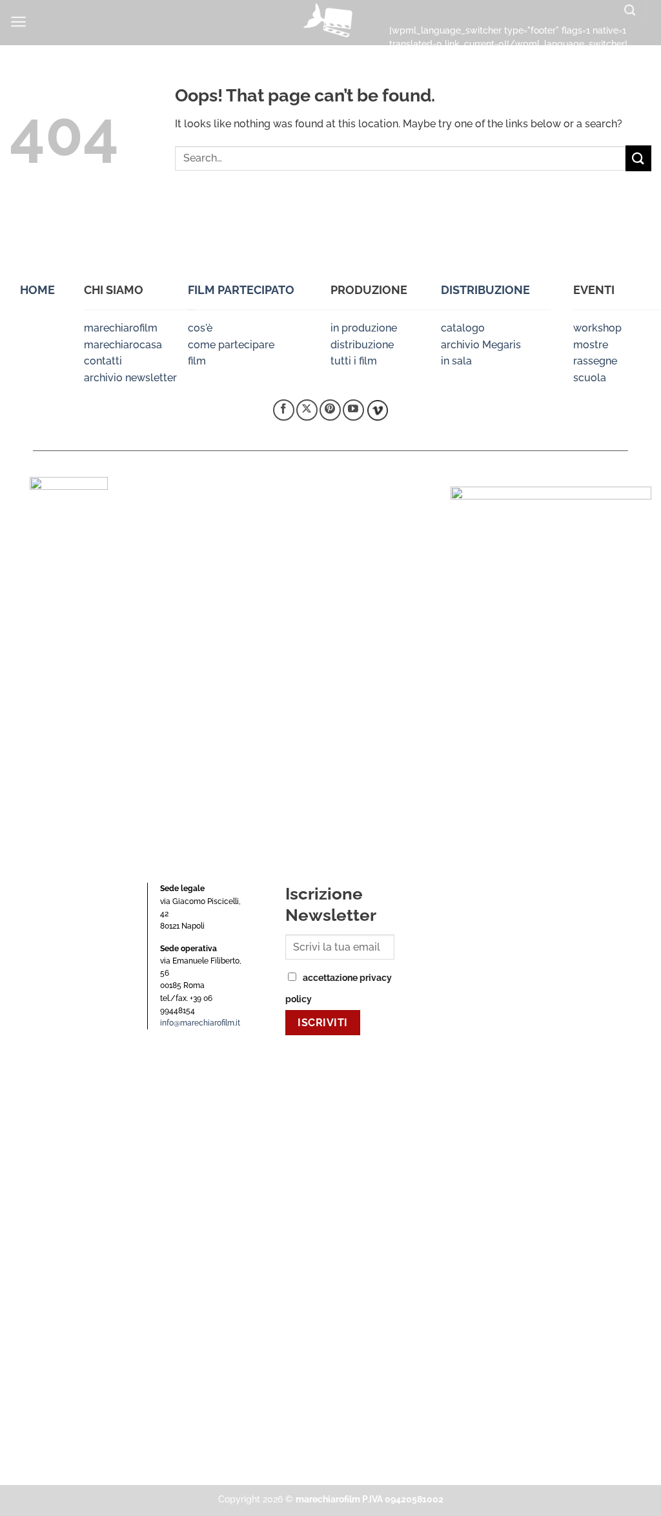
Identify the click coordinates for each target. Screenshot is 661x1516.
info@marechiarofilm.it (200, 1022)
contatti (103, 361)
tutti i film (353, 361)
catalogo (463, 328)
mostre (590, 345)
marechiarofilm (121, 328)
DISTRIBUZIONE (485, 290)
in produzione (363, 328)
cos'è (200, 328)
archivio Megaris (481, 345)
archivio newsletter (130, 378)
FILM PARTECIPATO (241, 290)
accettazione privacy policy (338, 988)
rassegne (595, 361)
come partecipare (231, 345)
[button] (18, 22)
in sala (456, 361)
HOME (37, 290)
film (197, 361)
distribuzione (362, 345)
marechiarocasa (123, 345)
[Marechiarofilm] (330, 22)
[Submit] (638, 158)
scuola (589, 378)
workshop (597, 328)
